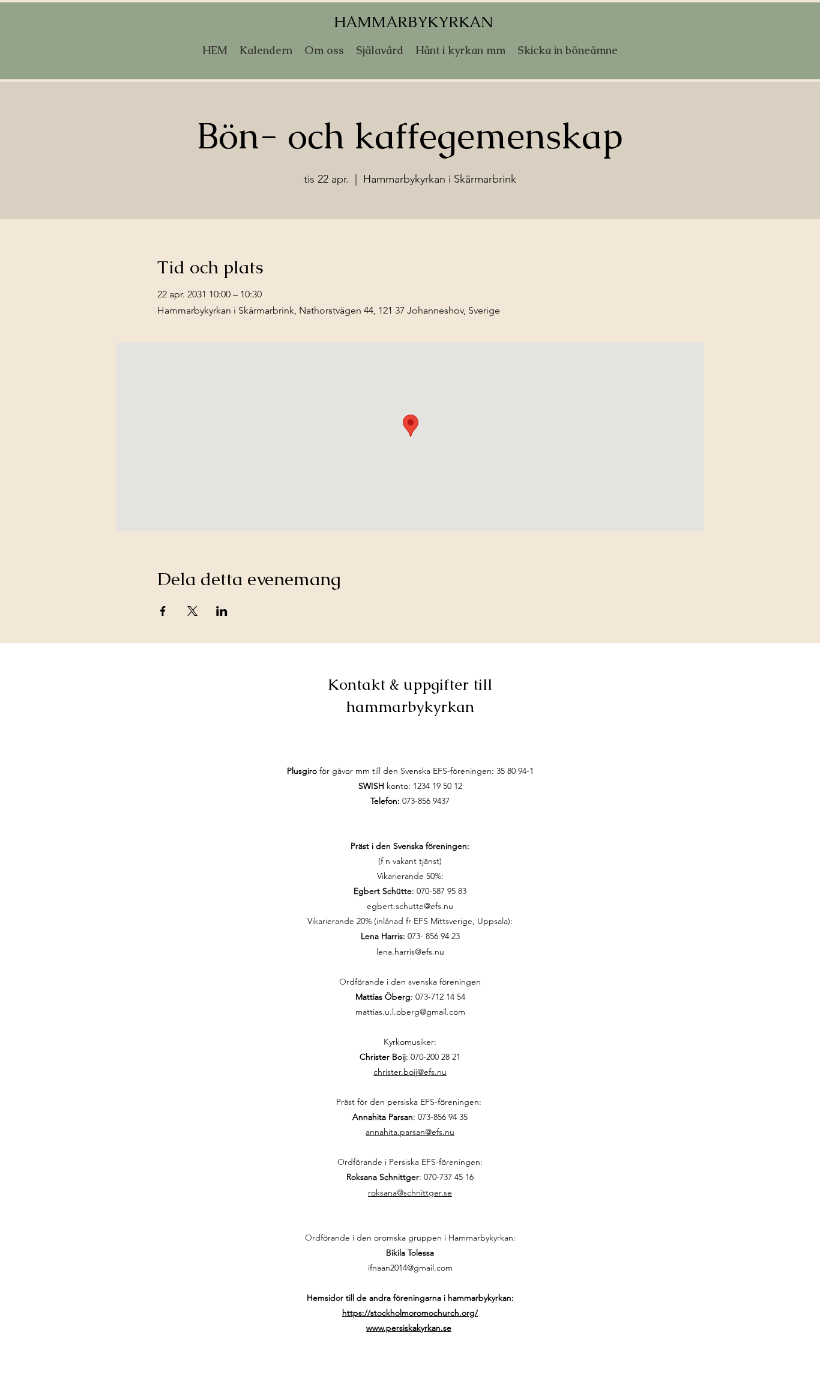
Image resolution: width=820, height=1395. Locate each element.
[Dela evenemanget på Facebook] (163, 611)
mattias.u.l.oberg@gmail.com (410, 1011)
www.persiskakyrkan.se (408, 1327)
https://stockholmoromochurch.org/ (410, 1312)
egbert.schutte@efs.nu (410, 906)
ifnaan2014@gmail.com (410, 1267)
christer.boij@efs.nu (410, 1071)
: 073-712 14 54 (410, 996)
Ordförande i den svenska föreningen (410, 981)
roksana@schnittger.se (410, 1192)
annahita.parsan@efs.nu (410, 1131)
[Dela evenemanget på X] (192, 611)
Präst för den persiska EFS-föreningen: (410, 1101)
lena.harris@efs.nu (410, 951)
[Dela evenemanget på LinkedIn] (222, 611)
